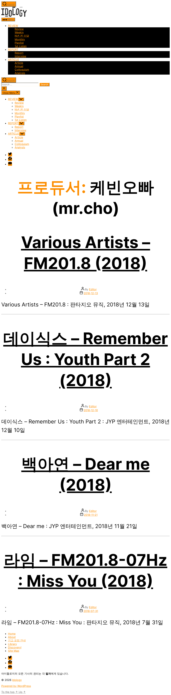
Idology (17, 680)
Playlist (19, 42)
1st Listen (21, 46)
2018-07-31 (90, 611)
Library (12, 644)
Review (19, 29)
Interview (20, 56)
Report (19, 52)
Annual (19, 66)
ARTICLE (13, 59)
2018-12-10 (91, 410)
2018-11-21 (91, 514)
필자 (48, 673)
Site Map (13, 650)
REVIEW (13, 25)
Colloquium (22, 69)
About (12, 637)
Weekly (19, 32)
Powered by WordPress (16, 686)
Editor (93, 289)
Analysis (20, 73)
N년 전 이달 (22, 35)
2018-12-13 (91, 293)
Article (19, 63)
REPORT (13, 49)
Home (12, 633)
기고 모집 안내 (17, 640)
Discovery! (14, 647)
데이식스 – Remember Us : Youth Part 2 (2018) (85, 359)
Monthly (20, 39)
